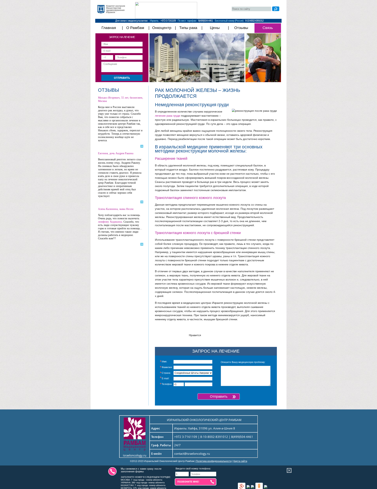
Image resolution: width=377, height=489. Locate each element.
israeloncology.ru (134, 455)
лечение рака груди (167, 115)
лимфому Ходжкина (110, 221)
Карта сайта (240, 461)
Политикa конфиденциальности (214, 461)
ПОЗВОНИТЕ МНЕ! (188, 481)
